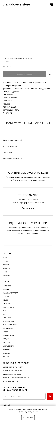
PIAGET (5, 332)
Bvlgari (6, 289)
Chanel (5, 300)
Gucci (5, 314)
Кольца (5, 258)
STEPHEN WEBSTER (10, 335)
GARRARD (6, 353)
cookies (29, 409)
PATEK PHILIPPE (8, 328)
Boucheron (7, 286)
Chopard (6, 303)
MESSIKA (6, 356)
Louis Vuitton (8, 321)
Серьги (5, 261)
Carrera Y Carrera (10, 293)
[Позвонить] (8, 405)
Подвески (6, 268)
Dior (4, 310)
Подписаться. (28, 208)
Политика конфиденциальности (16, 377)
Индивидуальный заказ (12, 374)
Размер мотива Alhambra (13, 367)
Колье (5, 272)
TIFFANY (5, 339)
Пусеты (6, 265)
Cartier (6, 296)
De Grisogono (8, 307)
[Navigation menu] (51, 4)
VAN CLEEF (6, 342)
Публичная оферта (10, 381)
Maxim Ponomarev (10, 325)
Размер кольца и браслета (13, 370)
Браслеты (6, 275)
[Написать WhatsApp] (4, 405)
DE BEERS (6, 349)
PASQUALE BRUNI (9, 346)
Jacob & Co (7, 318)
